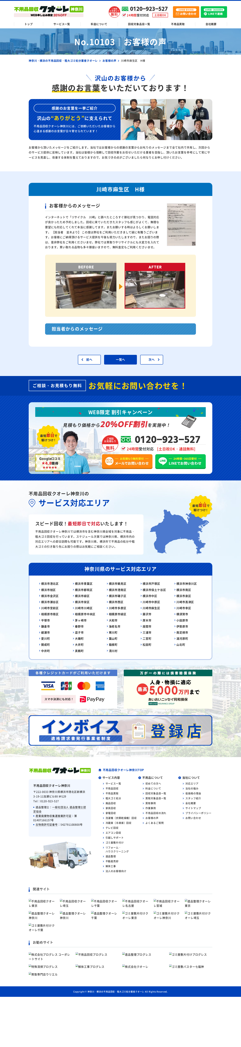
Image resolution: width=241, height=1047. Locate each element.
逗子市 (79, 632)
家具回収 (111, 808)
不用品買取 (178, 24)
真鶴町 (79, 651)
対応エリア (191, 783)
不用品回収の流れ (155, 813)
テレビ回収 (112, 827)
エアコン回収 (113, 832)
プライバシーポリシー (198, 813)
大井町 (79, 644)
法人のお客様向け (116, 871)
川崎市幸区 (183, 608)
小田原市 (182, 620)
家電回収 (111, 813)
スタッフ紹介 (193, 798)
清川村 (113, 651)
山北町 (180, 644)
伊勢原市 (182, 626)
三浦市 (147, 632)
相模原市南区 (50, 614)
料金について (99, 24)
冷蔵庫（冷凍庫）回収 (119, 822)
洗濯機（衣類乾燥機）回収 (121, 818)
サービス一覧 (61, 24)
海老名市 (114, 626)
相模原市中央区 (85, 614)
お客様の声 (151, 818)
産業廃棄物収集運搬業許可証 (53, 816)
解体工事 (111, 866)
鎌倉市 (45, 626)
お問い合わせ (193, 818)
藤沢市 (147, 614)
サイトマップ (193, 808)
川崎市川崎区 (83, 608)
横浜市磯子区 (117, 596)
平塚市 (45, 620)
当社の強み (191, 788)
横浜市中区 (150, 596)
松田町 (147, 644)
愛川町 (45, 638)
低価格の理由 (193, 793)
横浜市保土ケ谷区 (154, 590)
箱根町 (113, 644)
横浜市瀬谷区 (50, 602)
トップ (28, 24)
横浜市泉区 (183, 596)
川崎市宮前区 (50, 608)
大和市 (113, 620)
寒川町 (113, 632)
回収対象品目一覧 (139, 24)
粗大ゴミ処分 (113, 798)
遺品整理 (111, 856)
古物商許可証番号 (47, 824)
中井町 (45, 651)
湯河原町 (182, 638)
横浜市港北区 (50, 583)
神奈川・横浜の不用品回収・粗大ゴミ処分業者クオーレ (116, 991)
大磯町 (79, 638)
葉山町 (113, 638)
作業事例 (150, 808)
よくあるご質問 (154, 822)
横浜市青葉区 (83, 583)
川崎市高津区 (185, 602)
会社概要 (211, 24)
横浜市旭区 (48, 590)
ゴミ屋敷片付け (115, 842)
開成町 (45, 644)
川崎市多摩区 (117, 608)
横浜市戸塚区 (151, 583)
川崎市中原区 (151, 602)
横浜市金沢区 (50, 596)
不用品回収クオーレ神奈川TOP (123, 770)
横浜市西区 (116, 602)
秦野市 (79, 626)
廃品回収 (111, 803)
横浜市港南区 (117, 590)
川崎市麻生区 (151, 608)
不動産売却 (112, 861)
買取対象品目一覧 (155, 798)
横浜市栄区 (82, 602)
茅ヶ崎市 (81, 620)
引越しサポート (115, 837)
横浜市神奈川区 (186, 583)
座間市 (147, 626)
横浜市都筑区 (83, 590)
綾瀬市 (45, 632)
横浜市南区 (183, 590)
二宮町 (147, 638)
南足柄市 (182, 632)
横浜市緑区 (82, 596)
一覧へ (120, 359)
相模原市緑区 (117, 614)
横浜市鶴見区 (117, 583)
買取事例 (150, 803)
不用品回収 (112, 788)
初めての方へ (153, 783)
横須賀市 (182, 614)
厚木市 (147, 620)
